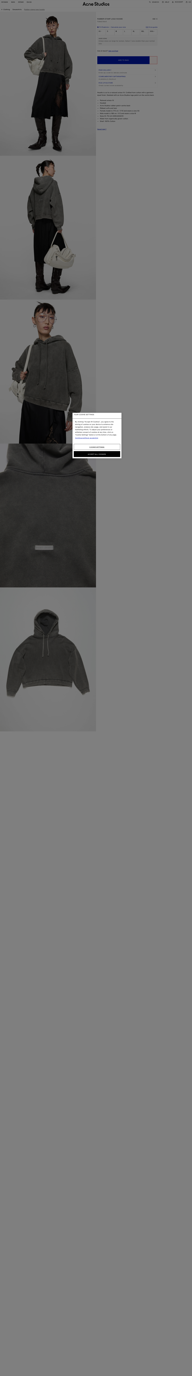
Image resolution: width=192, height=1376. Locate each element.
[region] (96, 435)
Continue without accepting (86, 438)
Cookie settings (96, 447)
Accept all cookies (97, 454)
